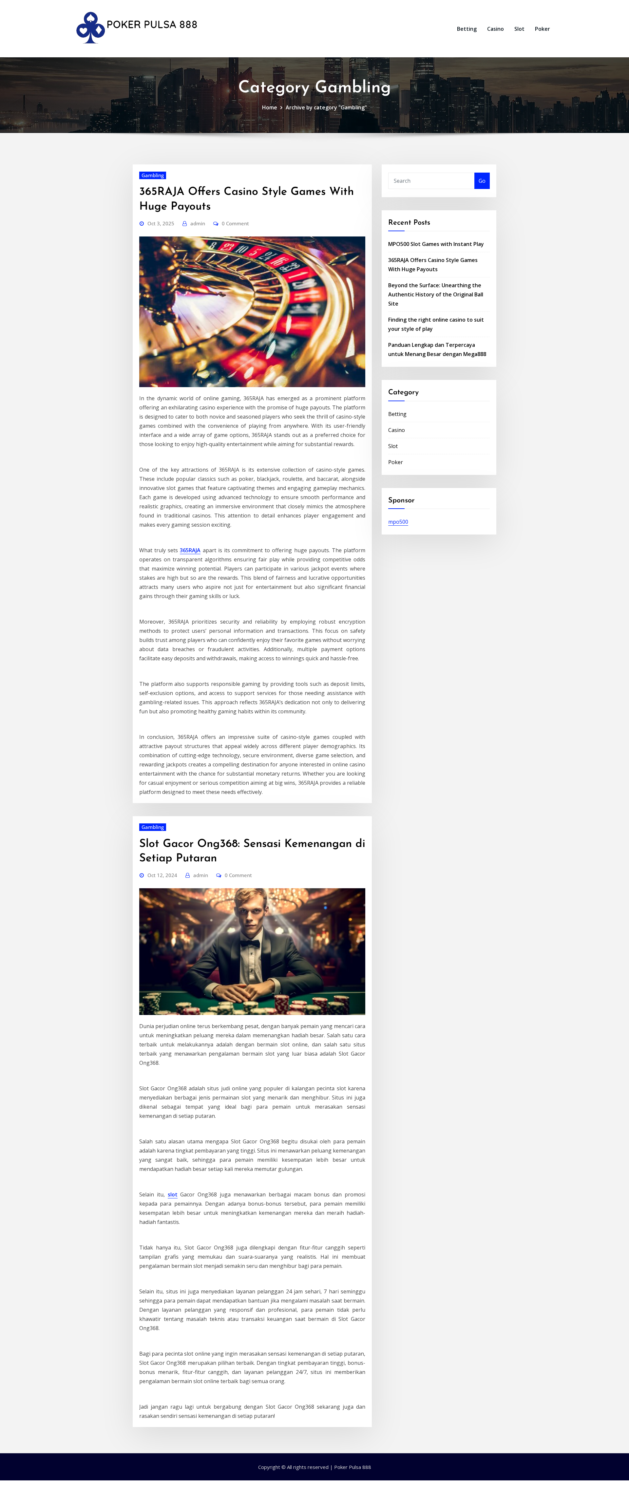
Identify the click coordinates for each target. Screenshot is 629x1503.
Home (269, 107)
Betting (467, 28)
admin (197, 223)
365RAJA (190, 550)
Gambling (153, 175)
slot (173, 1194)
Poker (542, 28)
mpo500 (398, 521)
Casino (495, 28)
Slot (519, 28)
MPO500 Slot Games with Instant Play (436, 244)
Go (482, 180)
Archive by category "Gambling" (326, 107)
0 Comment (235, 223)
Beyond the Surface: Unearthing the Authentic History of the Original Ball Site (435, 294)
